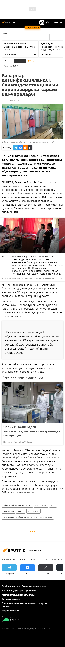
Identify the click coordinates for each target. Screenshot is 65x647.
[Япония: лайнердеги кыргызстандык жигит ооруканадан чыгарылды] (32, 402)
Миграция (58, 559)
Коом (53, 505)
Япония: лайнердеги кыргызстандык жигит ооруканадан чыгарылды (31, 431)
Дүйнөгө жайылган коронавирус (17, 505)
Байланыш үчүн (10, 590)
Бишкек (21, 511)
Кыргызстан (8, 511)
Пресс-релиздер (27, 590)
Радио (33, 559)
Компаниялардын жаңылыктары (18, 594)
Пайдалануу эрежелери (34, 586)
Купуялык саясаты (11, 599)
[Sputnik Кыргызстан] (9, 23)
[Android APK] (11, 619)
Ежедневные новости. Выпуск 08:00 (19, 48)
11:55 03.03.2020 (10, 100)
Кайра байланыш (10, 610)
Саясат (23, 559)
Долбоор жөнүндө (11, 586)
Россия (45, 559)
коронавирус (33, 511)
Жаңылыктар (41, 505)
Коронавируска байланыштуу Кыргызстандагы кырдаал (27, 517)
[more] (62, 278)
